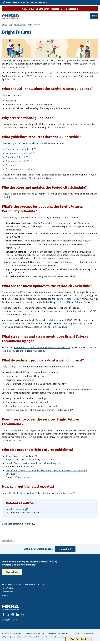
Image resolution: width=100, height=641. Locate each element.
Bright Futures (56, 326)
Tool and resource (16, 161)
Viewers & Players (18, 637)
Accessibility (6, 633)
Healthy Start (7, 591)
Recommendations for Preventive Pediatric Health (42, 347)
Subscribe (64, 549)
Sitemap (5, 595)
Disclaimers (17, 633)
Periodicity (16, 157)
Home (4, 24)
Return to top (8, 540)
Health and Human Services (58, 633)
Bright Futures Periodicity (47, 320)
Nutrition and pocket (19, 153)
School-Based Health (20, 456)
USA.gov (5, 637)
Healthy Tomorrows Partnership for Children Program (33, 463)
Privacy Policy (88, 633)
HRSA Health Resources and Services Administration (10, 607)
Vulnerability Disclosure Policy (39, 637)
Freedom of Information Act (35, 633)
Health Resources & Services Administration (26, 3)
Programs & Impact (17, 24)
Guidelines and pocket (20, 149)
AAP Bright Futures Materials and (25, 143)
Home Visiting (8, 588)
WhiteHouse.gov (60, 637)
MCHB (10, 16)
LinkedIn (17, 614)
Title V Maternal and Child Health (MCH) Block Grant (24, 584)
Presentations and (20, 169)
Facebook (3, 614)
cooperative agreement (49, 76)
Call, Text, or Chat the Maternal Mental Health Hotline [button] (50, 8)
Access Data (12, 572)
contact (66, 492)
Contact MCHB (9, 619)
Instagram (22, 614)
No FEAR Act (76, 633)
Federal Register (67, 298)
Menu (94, 16)
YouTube (12, 614)
